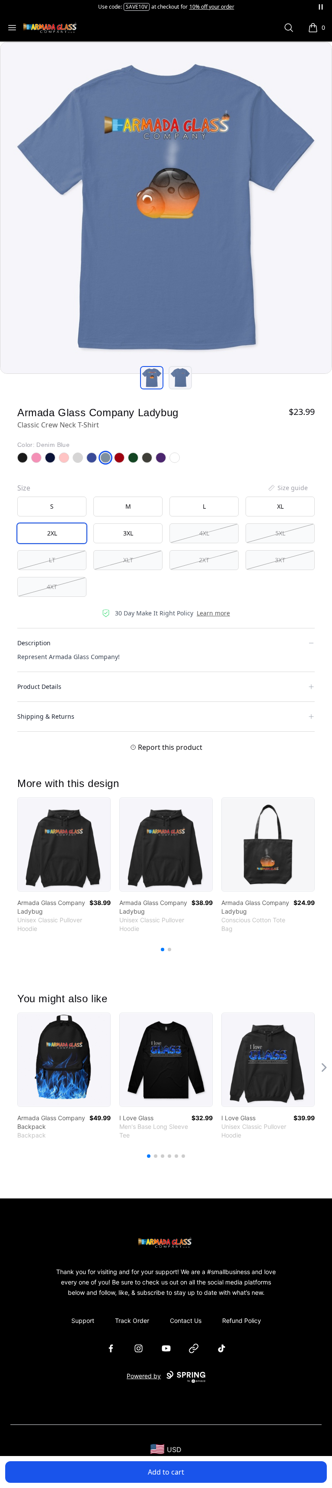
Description (34, 643)
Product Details (39, 686)
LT (52, 560)
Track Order (132, 1320)
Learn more (213, 613)
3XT (280, 560)
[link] (64, 844)
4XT (52, 587)
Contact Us (185, 1320)
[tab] (152, 378)
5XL (280, 533)
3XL (128, 533)
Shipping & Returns (45, 716)
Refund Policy (241, 1320)
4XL (204, 533)
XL (280, 506)
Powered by (144, 1376)
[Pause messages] (321, 7)
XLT (128, 560)
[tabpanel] (166, 208)
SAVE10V (136, 6)
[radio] (51, 506)
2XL (52, 533)
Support (82, 1320)
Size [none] (23, 488)
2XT (204, 560)
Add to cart (166, 1472)
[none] (287, 488)
